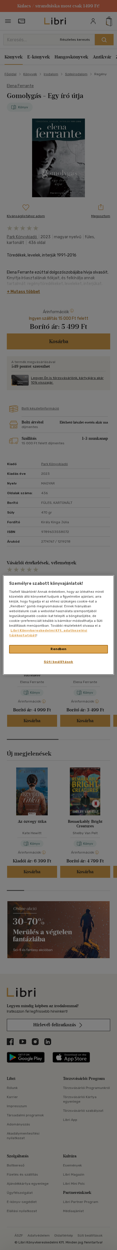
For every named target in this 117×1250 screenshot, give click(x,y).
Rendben (58, 649)
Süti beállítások (58, 662)
